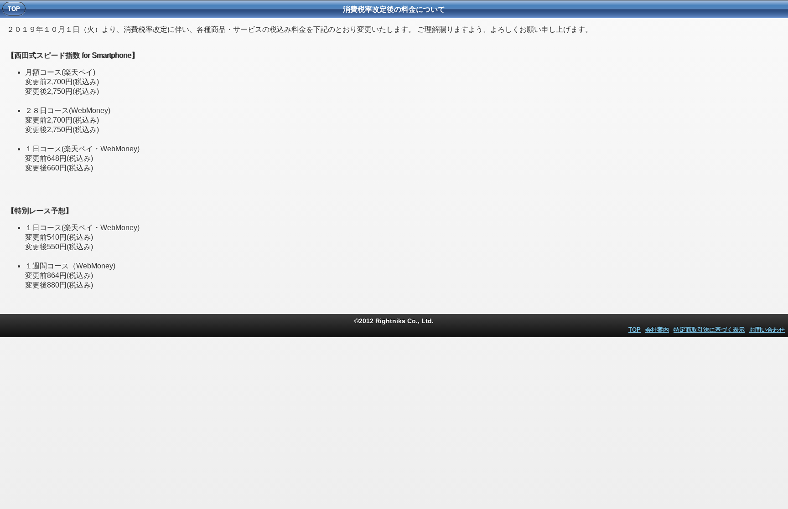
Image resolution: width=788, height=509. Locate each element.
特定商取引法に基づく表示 (709, 329)
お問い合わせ (767, 329)
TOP (634, 329)
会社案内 (657, 329)
